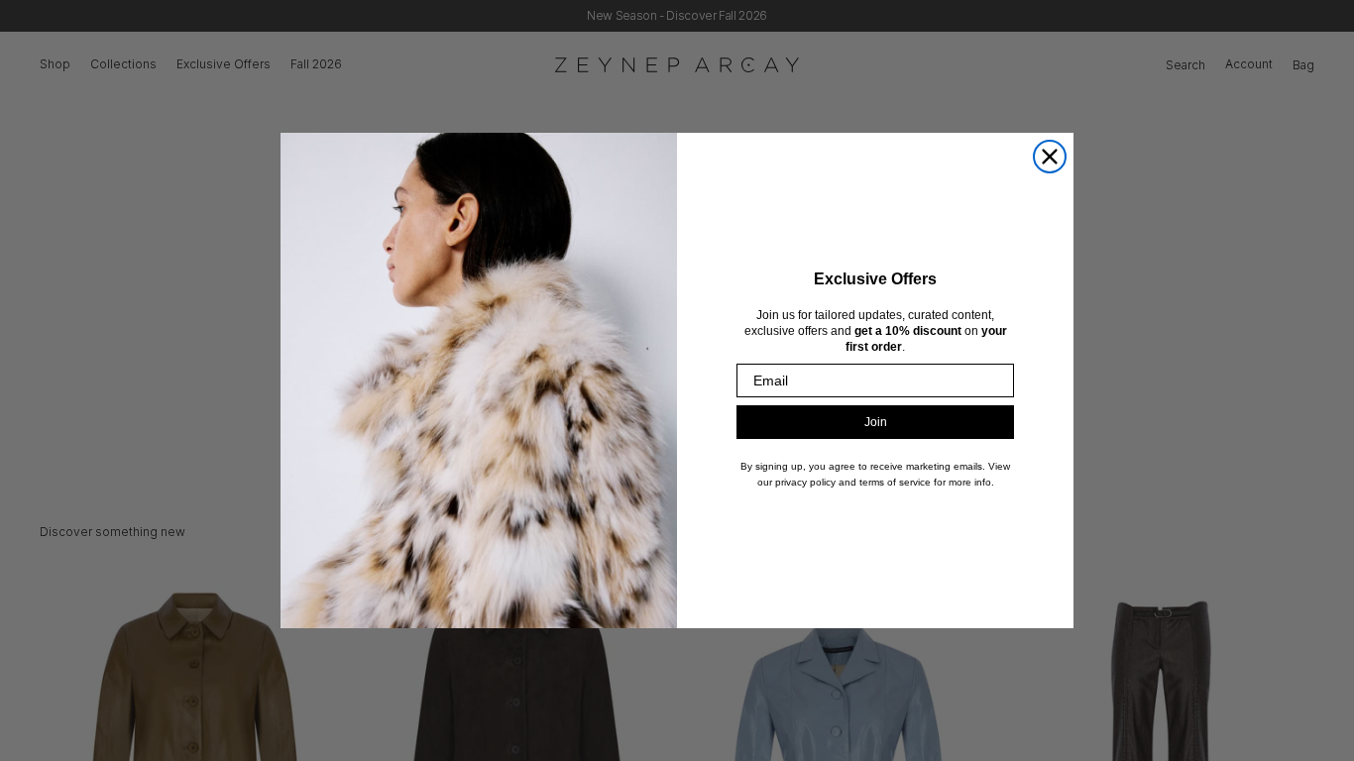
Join (875, 422)
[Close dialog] (1050, 156)
